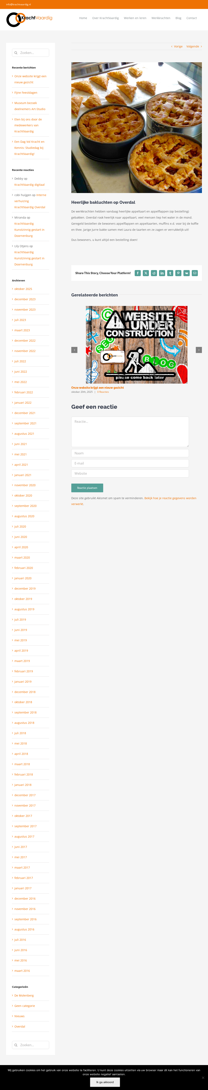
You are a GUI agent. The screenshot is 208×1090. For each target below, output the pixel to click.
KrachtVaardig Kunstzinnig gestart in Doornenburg (29, 230)
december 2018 (25, 692)
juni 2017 (20, 847)
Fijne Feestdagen (25, 92)
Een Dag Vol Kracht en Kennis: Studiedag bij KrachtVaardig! (29, 148)
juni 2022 (20, 371)
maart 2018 (22, 764)
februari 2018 (23, 774)
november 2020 (25, 485)
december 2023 (25, 299)
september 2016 (25, 919)
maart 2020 (22, 557)
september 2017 (25, 826)
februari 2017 (23, 878)
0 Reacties (103, 392)
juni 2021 (20, 444)
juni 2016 (20, 950)
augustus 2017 (24, 836)
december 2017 (25, 795)
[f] (203, 1078)
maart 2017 (22, 867)
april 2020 (21, 547)
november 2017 (25, 805)
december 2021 (25, 413)
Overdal (19, 1026)
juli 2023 (20, 320)
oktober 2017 (23, 816)
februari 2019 (23, 671)
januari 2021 (22, 475)
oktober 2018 (23, 702)
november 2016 (25, 909)
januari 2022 (22, 402)
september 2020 (25, 506)
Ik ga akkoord (105, 1082)
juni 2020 (20, 537)
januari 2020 (22, 578)
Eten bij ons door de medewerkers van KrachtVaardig (28, 125)
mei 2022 (20, 382)
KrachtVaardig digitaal (29, 185)
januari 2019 (22, 681)
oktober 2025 (23, 289)
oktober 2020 (23, 495)
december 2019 (25, 588)
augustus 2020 (24, 516)
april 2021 (21, 465)
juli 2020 (20, 526)
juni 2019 (20, 630)
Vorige (178, 46)
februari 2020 (23, 568)
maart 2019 (22, 661)
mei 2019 (20, 640)
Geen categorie (24, 1006)
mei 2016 (20, 960)
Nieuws (19, 1016)
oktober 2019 (23, 599)
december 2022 (25, 340)
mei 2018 (20, 743)
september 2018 (25, 712)
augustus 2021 (24, 434)
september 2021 (25, 423)
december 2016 (25, 898)
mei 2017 (20, 857)
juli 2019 (20, 619)
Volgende (192, 46)
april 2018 (21, 754)
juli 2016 (20, 940)
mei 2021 (20, 454)
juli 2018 (20, 733)
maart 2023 (22, 330)
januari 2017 (22, 888)
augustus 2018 (24, 723)
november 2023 (25, 309)
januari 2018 (22, 785)
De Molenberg (24, 995)
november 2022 (25, 351)
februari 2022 (23, 392)
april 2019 (21, 650)
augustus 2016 (24, 929)
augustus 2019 (24, 609)
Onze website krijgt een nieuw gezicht (97, 387)
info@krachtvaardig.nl (18, 4)
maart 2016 (22, 971)
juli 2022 (20, 361)
